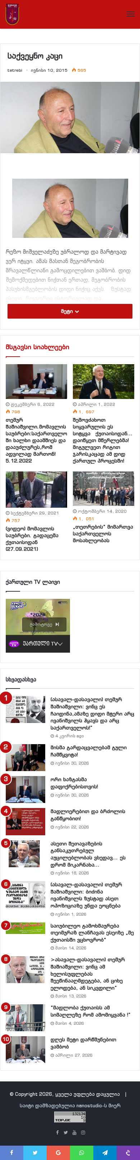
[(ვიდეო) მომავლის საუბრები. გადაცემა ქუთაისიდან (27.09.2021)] (36, 489)
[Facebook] (57, 1133)
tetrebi (15, 70)
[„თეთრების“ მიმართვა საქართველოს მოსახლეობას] (103, 488)
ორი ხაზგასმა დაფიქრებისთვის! (74, 783)
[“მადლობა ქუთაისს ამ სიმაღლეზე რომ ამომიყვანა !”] (25, 1017)
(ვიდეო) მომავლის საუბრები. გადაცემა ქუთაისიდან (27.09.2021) (32, 538)
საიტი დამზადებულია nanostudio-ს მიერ (70, 1106)
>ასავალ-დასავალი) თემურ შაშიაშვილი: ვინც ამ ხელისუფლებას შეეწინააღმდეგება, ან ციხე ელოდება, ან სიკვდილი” (88, 973)
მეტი (68, 311)
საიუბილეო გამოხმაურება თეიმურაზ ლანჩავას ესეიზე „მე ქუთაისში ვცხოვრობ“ (92, 932)
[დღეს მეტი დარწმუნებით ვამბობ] (25, 1049)
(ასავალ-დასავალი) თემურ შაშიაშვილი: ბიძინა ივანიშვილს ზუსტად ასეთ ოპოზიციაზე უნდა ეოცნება (86, 895)
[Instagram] (83, 1133)
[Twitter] (65, 1133)
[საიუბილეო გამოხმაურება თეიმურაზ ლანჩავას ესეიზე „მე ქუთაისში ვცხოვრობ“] (25, 928)
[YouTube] (74, 1133)
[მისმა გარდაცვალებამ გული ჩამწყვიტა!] (25, 757)
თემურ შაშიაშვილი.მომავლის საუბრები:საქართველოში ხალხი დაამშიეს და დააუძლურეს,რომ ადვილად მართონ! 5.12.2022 (36, 440)
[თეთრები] (12, 14)
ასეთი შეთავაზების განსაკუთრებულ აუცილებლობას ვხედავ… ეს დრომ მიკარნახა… (88, 854)
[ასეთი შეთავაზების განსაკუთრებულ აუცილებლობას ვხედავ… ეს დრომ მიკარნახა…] (25, 853)
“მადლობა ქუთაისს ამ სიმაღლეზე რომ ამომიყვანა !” (91, 1011)
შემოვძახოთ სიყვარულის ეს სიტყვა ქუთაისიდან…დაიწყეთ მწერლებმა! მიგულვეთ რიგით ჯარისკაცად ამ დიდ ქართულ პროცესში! (103, 440)
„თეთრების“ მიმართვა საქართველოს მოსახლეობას (103, 533)
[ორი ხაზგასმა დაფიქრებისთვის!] (25, 789)
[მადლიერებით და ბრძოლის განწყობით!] (25, 821)
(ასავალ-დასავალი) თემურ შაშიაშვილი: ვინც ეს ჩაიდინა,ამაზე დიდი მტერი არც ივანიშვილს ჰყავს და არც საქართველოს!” (92, 713)
